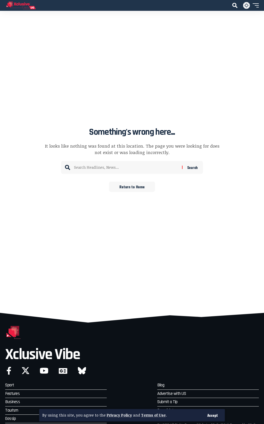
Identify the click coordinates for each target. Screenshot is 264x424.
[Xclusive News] (21, 5)
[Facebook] (9, 371)
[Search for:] (126, 167)
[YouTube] (44, 371)
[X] (25, 371)
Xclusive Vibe (42, 354)
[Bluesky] (82, 371)
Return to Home (131, 186)
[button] (212, 415)
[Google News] (63, 371)
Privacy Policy (119, 415)
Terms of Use (153, 415)
